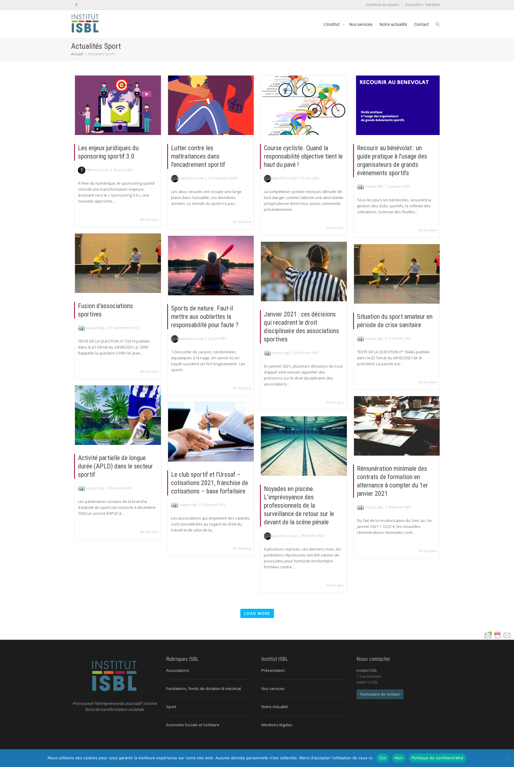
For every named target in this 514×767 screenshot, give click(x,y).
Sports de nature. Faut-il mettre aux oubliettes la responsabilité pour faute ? (205, 317)
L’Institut (332, 24)
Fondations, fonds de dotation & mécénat (203, 688)
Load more (257, 613)
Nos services (360, 24)
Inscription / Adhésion (423, 5)
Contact (421, 24)
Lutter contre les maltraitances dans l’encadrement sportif (198, 156)
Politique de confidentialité (437, 757)
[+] (118, 105)
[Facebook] (76, 5)
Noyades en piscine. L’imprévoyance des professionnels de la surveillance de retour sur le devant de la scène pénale (299, 505)
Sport (171, 706)
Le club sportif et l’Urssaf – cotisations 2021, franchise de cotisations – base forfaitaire (209, 483)
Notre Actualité (274, 706)
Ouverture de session (382, 5)
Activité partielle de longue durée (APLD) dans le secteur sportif (115, 466)
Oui (382, 757)
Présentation (273, 670)
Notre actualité (393, 24)
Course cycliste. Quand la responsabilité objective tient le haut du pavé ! (303, 156)
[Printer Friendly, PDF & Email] (497, 635)
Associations (177, 670)
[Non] (507, 758)
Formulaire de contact (380, 694)
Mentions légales (276, 724)
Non (399, 757)
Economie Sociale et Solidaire (192, 724)
